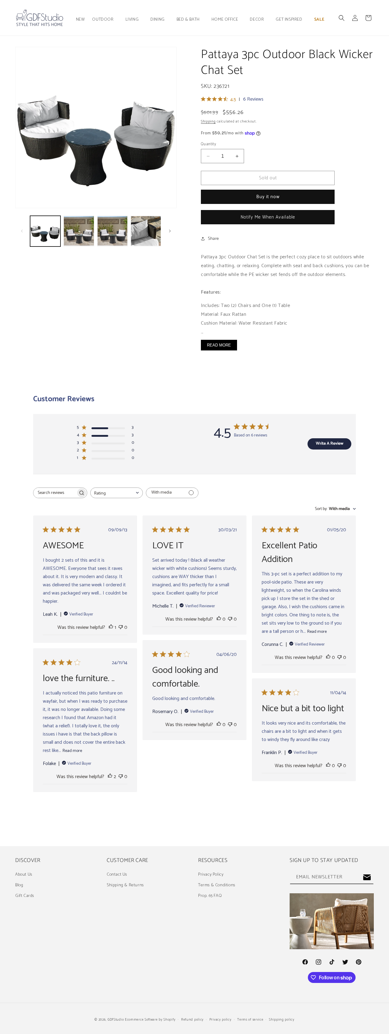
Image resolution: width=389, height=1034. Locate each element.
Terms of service (250, 1019)
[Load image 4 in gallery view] (146, 231)
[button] (105, 19)
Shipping (208, 121)
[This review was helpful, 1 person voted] (111, 627)
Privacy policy (220, 1019)
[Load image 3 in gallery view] (112, 231)
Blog (19, 885)
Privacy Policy (210, 874)
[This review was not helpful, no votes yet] (121, 627)
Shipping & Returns (125, 885)
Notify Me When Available (268, 217)
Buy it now (268, 197)
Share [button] (213, 238)
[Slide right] (170, 231)
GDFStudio (116, 1019)
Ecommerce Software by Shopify (150, 1019)
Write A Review (329, 443)
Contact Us (117, 874)
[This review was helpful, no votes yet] (219, 619)
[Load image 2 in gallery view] (79, 231)
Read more (317, 631)
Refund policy (192, 1019)
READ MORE (219, 345)
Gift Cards (24, 895)
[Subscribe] (367, 877)
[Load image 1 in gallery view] (45, 231)
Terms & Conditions (216, 885)
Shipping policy (281, 1019)
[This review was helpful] (110, 777)
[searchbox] (54, 493)
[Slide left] (22, 231)
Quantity (208, 144)
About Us (23, 874)
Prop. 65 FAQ (210, 895)
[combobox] (116, 493)
